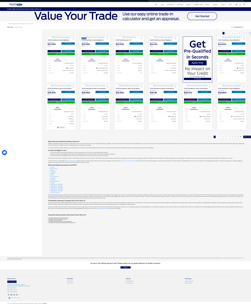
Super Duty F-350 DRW (57, 187)
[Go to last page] (249, 33)
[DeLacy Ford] (21, 4)
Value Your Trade (68, 51)
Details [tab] (57, 59)
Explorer (53, 173)
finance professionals (70, 160)
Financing (188, 278)
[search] (244, 4)
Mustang (53, 179)
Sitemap (25, 303)
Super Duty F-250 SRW (57, 184)
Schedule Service (130, 281)
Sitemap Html (30, 303)
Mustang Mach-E (55, 181)
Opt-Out (40, 303)
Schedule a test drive (103, 208)
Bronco (52, 167)
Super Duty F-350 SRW (57, 186)
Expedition (53, 171)
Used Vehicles (70, 283)
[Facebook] (8, 294)
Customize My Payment (54, 51)
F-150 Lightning (55, 176)
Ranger (52, 182)
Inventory (70, 278)
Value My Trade (188, 283)
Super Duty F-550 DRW (57, 190)
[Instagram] (11, 294)
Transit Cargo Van (55, 192)
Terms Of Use (20, 303)
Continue (125, 267)
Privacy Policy (15, 303)
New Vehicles (70, 281)
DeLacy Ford (9, 303)
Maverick (53, 178)
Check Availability (68, 43)
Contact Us (13, 281)
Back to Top (247, 136)
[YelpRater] (14, 294)
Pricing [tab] (64, 59)
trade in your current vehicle (128, 160)
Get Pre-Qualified (197, 78)
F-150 (52, 175)
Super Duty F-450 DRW (57, 189)
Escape (52, 170)
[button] (73, 38)
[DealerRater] (16, 294)
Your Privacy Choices (15, 297)
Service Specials (129, 283)
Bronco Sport (54, 168)
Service (128, 278)
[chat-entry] (4, 152)
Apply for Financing (189, 281)
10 (244, 33)
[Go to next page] (247, 33)
